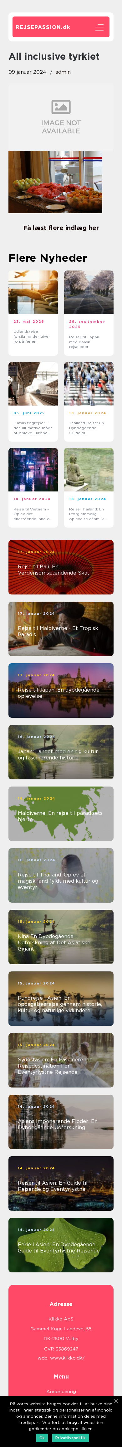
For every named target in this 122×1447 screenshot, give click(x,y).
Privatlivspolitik (70, 1437)
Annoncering (61, 1391)
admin (63, 72)
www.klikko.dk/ (67, 1358)
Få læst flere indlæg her (61, 228)
